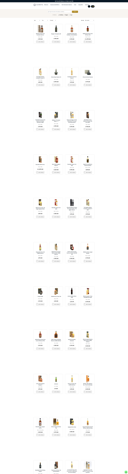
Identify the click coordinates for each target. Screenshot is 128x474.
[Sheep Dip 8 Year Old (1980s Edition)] (40, 246)
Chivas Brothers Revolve (88, 77)
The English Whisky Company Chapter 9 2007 (88, 209)
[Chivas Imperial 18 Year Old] (56, 421)
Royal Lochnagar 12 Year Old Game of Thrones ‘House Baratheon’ (72, 121)
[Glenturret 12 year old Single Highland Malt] (40, 202)
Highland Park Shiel (72, 427)
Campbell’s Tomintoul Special (71, 77)
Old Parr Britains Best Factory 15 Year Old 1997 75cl (72, 253)
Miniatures (46, 4)
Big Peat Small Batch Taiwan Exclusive (87, 165)
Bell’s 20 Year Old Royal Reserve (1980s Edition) (56, 340)
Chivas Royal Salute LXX (56, 77)
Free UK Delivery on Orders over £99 (65, 1)
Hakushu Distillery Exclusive (72, 340)
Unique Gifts (80, 4)
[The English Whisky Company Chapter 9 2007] (87, 202)
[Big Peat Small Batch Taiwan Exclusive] (87, 159)
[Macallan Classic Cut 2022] (56, 202)
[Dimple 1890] (40, 291)
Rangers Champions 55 (56, 33)
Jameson (56, 384)
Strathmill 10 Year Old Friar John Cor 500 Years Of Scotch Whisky (72, 471)
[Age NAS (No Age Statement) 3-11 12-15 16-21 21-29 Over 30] (37, 20)
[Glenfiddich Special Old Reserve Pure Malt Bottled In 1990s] (40, 115)
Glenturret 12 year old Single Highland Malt (40, 208)
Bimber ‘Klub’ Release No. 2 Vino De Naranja (87, 384)
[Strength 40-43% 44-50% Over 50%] (52, 20)
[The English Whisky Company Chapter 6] (40, 71)
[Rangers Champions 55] (56, 28)
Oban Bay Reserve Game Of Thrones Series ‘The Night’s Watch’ (72, 209)
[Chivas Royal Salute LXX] (56, 71)
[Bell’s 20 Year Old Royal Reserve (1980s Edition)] (56, 334)
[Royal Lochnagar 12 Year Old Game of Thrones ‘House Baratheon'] (72, 115)
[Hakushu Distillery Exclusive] (72, 334)
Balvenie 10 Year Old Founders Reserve (40, 34)
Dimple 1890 (40, 296)
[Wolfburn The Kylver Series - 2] (56, 115)
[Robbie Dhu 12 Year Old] (56, 291)
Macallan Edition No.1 (40, 164)
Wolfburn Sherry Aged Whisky (87, 252)
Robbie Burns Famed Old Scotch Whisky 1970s (40, 340)
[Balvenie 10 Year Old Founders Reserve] (40, 28)
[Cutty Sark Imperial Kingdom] (40, 378)
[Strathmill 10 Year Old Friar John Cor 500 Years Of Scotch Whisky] (72, 465)
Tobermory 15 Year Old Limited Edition (56, 471)
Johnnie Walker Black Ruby (72, 297)
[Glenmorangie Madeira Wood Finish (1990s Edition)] (87, 334)
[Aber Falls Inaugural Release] (56, 159)
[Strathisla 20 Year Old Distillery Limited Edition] (72, 28)
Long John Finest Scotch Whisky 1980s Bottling (88, 427)
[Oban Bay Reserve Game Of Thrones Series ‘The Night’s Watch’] (72, 202)
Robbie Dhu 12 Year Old (56, 296)
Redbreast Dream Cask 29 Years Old (88, 34)
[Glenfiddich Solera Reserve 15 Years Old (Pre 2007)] (87, 115)
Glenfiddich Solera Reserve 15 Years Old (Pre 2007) (87, 121)
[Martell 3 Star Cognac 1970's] (40, 421)
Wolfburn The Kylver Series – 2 (56, 121)
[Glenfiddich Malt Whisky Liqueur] (40, 465)
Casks (75, 4)
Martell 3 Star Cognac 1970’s (40, 427)
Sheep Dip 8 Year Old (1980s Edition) (40, 252)
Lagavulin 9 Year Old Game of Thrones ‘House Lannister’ (88, 471)
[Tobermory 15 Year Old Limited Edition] (56, 465)
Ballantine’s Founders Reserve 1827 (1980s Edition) (56, 253)
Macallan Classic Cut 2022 (56, 208)
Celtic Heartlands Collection (67, 4)
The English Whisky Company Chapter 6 (40, 77)
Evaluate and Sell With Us (54, 4)
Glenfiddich (61, 17)
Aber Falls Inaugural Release (56, 165)
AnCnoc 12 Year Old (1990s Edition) (72, 384)
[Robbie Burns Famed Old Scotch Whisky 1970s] (40, 334)
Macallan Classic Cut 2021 (72, 165)
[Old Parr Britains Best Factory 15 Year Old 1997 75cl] (72, 246)
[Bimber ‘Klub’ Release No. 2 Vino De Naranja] (87, 378)
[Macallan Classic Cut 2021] (72, 159)
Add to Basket (41, 41)
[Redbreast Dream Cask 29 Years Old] (87, 28)
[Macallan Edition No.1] (40, 159)
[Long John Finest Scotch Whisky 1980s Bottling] (87, 421)
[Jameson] (56, 378)
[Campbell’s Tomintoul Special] (72, 71)
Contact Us (87, 4)
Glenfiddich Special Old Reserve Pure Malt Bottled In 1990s (40, 121)
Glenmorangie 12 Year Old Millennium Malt (87, 297)
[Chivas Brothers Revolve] (87, 71)
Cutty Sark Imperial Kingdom (40, 384)
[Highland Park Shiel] (72, 421)
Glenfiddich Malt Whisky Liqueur (40, 471)
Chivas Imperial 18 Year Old (56, 427)
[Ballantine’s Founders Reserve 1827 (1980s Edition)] (56, 246)
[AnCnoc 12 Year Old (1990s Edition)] (72, 378)
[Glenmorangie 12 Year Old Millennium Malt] (87, 291)
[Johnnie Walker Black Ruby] (72, 291)
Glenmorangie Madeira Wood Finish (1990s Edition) (88, 340)
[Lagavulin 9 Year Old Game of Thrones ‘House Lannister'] (87, 465)
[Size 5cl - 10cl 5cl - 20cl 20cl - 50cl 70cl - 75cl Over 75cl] (44, 20)
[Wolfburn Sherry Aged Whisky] (87, 246)
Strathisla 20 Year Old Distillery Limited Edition (72, 34)
